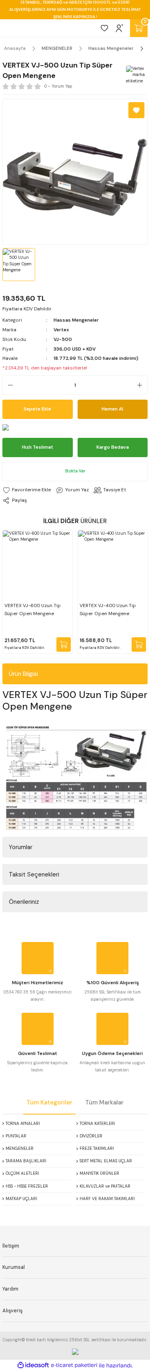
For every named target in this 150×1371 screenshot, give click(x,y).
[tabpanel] (37, 592)
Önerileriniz (24, 902)
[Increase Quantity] (142, 385)
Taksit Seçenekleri (34, 874)
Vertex (61, 329)
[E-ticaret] (74, 1366)
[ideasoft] (33, 1365)
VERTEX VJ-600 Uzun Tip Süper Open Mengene (32, 609)
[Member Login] (119, 28)
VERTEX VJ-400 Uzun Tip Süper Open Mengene (108, 609)
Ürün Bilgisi (23, 674)
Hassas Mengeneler (76, 320)
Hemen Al (112, 409)
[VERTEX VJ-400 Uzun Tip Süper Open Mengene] (113, 565)
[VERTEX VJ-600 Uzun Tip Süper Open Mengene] (37, 565)
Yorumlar (20, 847)
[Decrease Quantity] (8, 385)
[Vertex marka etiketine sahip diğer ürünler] (136, 75)
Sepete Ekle (37, 409)
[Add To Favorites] (136, 110)
